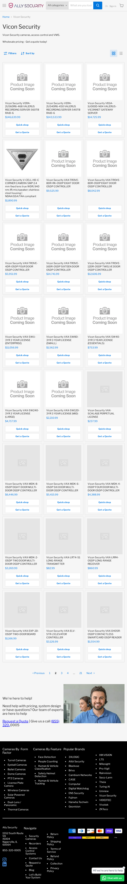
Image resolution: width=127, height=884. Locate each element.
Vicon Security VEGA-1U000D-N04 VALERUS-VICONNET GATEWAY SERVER (102, 108)
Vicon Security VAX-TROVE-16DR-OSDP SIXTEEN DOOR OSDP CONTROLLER (62, 266)
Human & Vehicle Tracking (46, 782)
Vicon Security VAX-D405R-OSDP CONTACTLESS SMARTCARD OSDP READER (105, 634)
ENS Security (76, 793)
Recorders (35, 843)
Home (6, 17)
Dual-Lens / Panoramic (12, 804)
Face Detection (47, 757)
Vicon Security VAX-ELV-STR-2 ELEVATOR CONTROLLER (60, 634)
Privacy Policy (53, 870)
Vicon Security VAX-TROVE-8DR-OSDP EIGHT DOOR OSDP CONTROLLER (104, 183)
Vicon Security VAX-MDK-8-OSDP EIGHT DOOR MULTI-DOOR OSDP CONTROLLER (21, 487)
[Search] (97, 5)
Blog (31, 870)
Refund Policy (53, 858)
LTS (101, 759)
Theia (102, 782)
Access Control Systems (31, 851)
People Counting (48, 761)
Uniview (104, 791)
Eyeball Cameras (17, 764)
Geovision (74, 806)
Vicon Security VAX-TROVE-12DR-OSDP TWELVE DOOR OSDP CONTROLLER (104, 266)
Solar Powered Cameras (14, 796)
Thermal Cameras (18, 809)
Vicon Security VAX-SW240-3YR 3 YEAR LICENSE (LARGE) (22, 413)
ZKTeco (103, 809)
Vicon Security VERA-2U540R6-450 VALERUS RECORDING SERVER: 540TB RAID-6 (63, 108)
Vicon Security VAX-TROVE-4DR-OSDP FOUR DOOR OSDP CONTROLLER (21, 266)
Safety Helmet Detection (45, 775)
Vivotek (103, 804)
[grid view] (113, 53)
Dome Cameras (17, 773)
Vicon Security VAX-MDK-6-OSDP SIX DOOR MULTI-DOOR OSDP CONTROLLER (62, 487)
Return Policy (52, 835)
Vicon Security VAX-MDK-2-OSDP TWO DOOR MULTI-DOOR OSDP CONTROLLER (21, 560)
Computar (75, 784)
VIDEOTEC (105, 800)
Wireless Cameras (18, 790)
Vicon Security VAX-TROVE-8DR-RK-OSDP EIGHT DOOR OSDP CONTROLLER (62, 183)
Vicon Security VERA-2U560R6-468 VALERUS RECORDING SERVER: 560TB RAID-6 (22, 108)
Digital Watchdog (79, 788)
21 (80, 673)
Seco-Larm (105, 777)
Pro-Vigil (104, 768)
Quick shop (22, 124)
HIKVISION (105, 755)
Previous (39, 673)
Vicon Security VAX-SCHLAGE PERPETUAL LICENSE (101, 413)
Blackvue (74, 765)
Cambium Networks (80, 775)
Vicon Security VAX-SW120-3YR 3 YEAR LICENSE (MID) (63, 412)
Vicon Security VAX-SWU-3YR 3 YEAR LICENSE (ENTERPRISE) (20, 340)
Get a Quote (22, 132)
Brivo (72, 770)
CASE (72, 779)
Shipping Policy (54, 843)
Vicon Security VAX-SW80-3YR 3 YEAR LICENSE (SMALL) (62, 340)
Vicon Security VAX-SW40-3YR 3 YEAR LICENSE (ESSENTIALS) (104, 340)
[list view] (121, 53)
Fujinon (73, 797)
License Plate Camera (13, 784)
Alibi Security (76, 761)
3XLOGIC (74, 757)
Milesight (104, 763)
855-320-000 (10, 850)
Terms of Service (54, 850)
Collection (56, 863)
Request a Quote (15, 721)
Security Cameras (32, 837)
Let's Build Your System (33, 876)
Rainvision (105, 773)
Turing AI (104, 786)
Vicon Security (107, 795)
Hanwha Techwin (78, 802)
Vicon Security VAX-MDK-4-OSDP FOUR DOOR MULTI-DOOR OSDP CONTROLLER (104, 487)
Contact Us (35, 858)
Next (89, 673)
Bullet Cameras (17, 769)
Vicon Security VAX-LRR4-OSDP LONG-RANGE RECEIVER (103, 560)
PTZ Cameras (15, 778)
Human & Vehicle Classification (46, 767)
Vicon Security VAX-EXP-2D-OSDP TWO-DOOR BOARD (22, 632)
